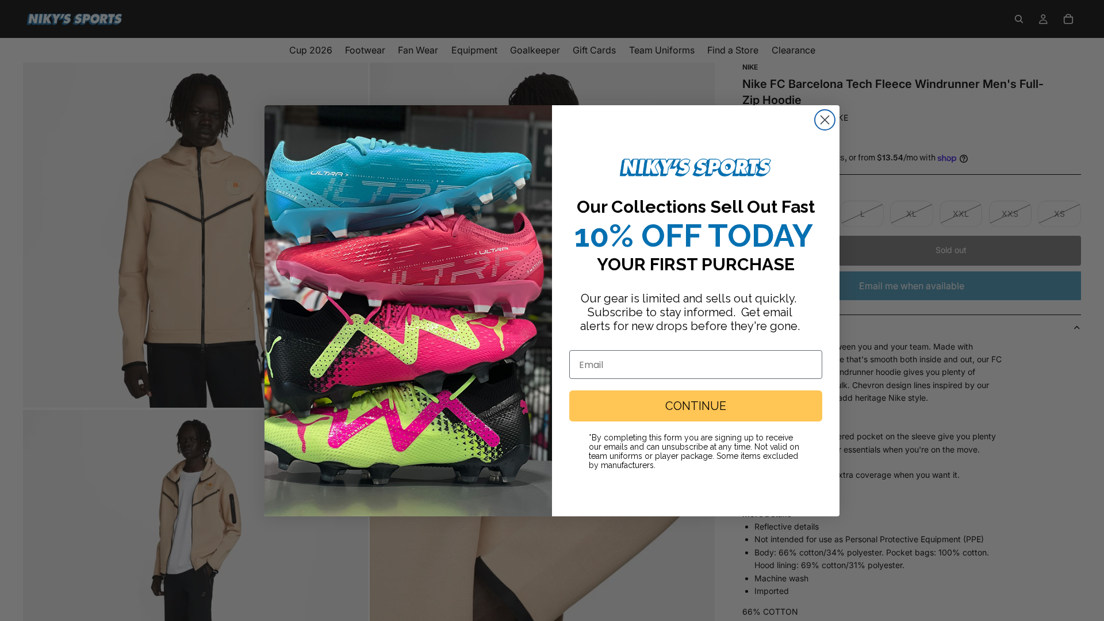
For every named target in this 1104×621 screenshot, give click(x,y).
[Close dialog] (825, 120)
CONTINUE (695, 406)
